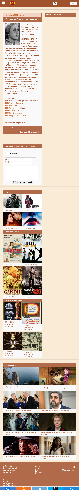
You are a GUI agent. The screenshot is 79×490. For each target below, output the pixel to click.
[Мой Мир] (71, 488)
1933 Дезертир (11, 105)
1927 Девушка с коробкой (15, 115)
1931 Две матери (12, 108)
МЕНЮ (3, 5)
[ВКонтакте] (8, 488)
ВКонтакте (38, 472)
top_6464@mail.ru (9, 482)
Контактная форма (9, 486)
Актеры (10, 15)
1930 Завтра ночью (12, 110)
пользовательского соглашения (10, 475)
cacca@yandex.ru (9, 484)
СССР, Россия (19, 15)
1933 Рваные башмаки (14, 103)
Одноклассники (40, 474)
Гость (73, 3)
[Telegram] (39, 488)
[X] (55, 488)
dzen (36, 470)
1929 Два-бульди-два (13, 113)
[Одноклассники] (23, 488)
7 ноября (8, 123)
